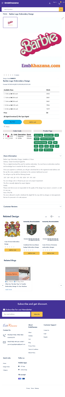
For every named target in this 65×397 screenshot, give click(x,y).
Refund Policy (31, 353)
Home (4, 363)
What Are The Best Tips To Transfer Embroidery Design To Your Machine (16, 285)
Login (45, 333)
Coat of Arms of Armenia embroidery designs (49, 246)
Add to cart (32, 122)
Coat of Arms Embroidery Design (11, 243)
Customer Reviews (10, 206)
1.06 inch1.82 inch (11, 94)
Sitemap (37, 388)
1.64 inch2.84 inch (11, 98)
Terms (32, 388)
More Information (10, 156)
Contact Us (46, 330)
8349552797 (11, 337)
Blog (29, 342)
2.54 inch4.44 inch (11, 109)
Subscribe (37, 314)
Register (46, 337)
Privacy (28, 388)
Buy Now (12, 122)
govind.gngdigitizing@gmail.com (16, 344)
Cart (29, 339)
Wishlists (30, 336)
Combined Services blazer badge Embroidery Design (31, 246)
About (29, 332)
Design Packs (6, 367)
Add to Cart (12, 250)
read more (8, 289)
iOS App (22, 366)
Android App (23, 370)
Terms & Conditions (33, 349)
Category (5, 370)
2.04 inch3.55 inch (11, 105)
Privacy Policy (31, 346)
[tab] (10, 22)
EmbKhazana (12, 3)
